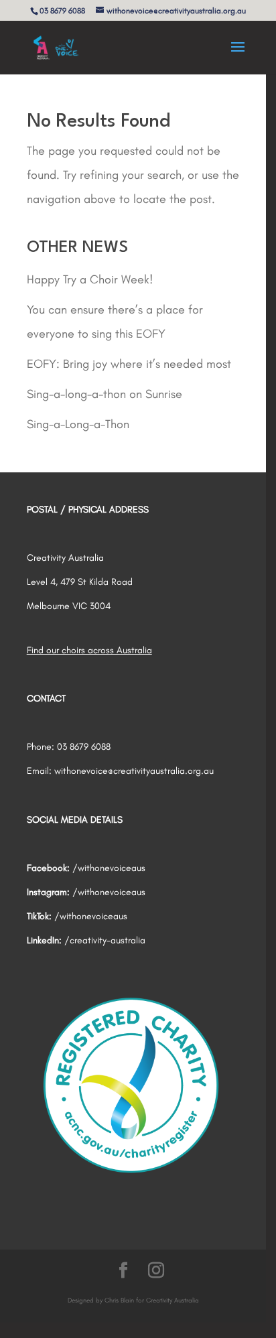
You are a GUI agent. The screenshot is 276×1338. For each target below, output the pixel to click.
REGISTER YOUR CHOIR (136, 799)
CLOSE (252, 520)
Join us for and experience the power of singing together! (138, 698)
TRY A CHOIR (126, 751)
